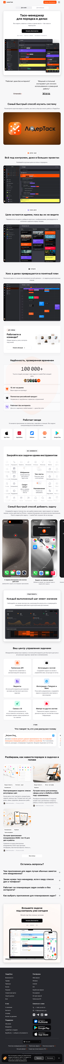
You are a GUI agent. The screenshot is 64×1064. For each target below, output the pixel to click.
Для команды (40, 7)
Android (35, 983)
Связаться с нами (38, 1003)
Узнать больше (18, 348)
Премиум (8, 983)
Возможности (9, 977)
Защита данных (9, 996)
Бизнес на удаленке (11, 1016)
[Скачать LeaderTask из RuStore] (42, 1021)
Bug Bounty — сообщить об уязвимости (16, 1033)
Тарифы (7, 980)
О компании (8, 1007)
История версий (37, 996)
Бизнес (7, 987)
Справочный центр (10, 993)
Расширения (36, 993)
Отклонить (50, 1058)
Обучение (8, 1023)
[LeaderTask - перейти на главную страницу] (8, 2)
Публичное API (37, 999)
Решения (7, 990)
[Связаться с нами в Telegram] (38, 1014)
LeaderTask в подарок (11, 1030)
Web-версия (36, 977)
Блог (6, 999)
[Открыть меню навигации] (59, 2)
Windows (35, 980)
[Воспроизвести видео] (32, 128)
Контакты (8, 1010)
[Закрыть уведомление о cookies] (59, 1058)
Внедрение (8, 1027)
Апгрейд (7, 1013)
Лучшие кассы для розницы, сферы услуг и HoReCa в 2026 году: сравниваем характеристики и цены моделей (46, 793)
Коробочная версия (38, 990)
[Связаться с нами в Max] (42, 1014)
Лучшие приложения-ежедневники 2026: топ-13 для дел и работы (16, 837)
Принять (39, 1058)
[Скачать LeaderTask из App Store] (42, 1034)
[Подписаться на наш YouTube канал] (46, 1014)
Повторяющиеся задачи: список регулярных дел (17, 792)
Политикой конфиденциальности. (17, 1060)
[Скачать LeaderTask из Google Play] (42, 1027)
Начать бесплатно (50, 2)
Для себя (23, 7)
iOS (34, 987)
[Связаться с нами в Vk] (34, 1014)
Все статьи (32, 856)
